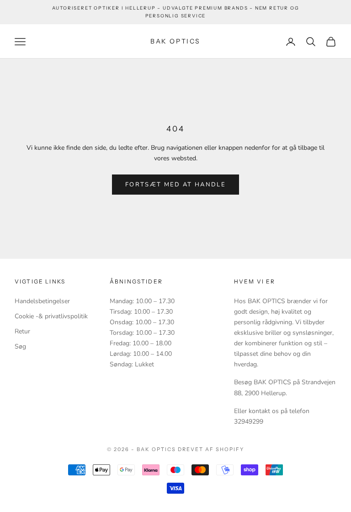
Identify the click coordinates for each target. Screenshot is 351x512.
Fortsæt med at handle (175, 184)
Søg (20, 346)
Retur (22, 331)
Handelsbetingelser (42, 301)
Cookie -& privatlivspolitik (51, 316)
